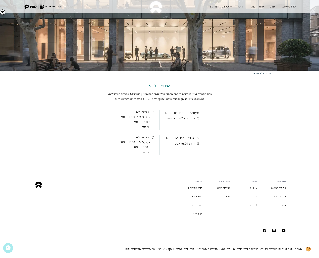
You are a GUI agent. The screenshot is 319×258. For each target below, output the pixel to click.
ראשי (270, 73)
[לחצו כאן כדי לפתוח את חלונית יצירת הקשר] (8, 248)
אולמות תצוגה (259, 73)
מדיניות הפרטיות (141, 249)
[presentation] (283, 230)
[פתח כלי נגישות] (2, 12)
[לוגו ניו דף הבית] (42, 6)
